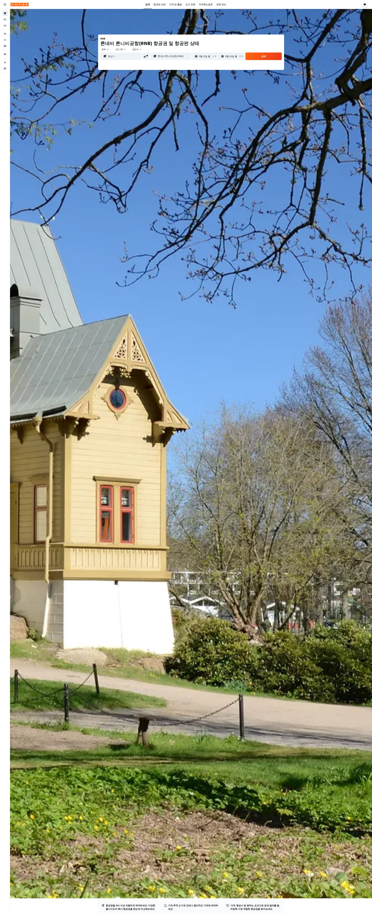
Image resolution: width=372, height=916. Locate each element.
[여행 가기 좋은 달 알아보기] (5, 46)
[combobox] (105, 49)
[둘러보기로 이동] (5, 34)
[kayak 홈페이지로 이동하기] (19, 4)
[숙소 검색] (5, 19)
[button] (5, 4)
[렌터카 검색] (5, 25)
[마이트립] (5, 54)
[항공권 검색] (5, 13)
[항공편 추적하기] (5, 40)
